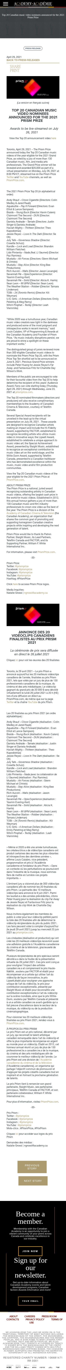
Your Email (30, 1301)
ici (17, 660)
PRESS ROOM (49, 1316)
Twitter (10, 177)
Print (15, 70)
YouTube (24, 177)
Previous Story (32, 1167)
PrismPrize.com (15, 180)
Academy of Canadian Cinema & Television (30, 513)
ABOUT (14, 1316)
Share (15, 66)
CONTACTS (12, 1319)
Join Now (30, 1251)
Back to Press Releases (23, 60)
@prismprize (22, 566)
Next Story (33, 1180)
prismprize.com (24, 392)
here (53, 138)
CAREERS (29, 1316)
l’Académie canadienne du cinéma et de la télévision (29, 1061)
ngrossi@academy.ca (36, 592)
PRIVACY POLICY (35, 1319)
